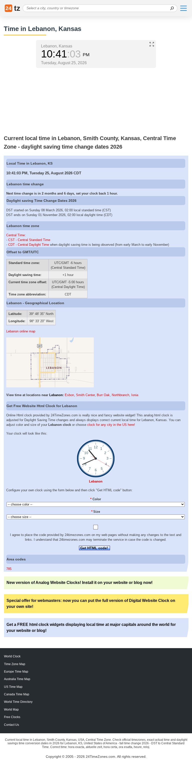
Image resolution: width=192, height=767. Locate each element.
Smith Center (85, 395)
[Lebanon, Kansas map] (50, 386)
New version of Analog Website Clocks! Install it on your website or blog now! (79, 582)
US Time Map (13, 687)
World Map (11, 709)
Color (95, 499)
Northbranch (120, 395)
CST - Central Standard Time (29, 240)
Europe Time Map (16, 671)
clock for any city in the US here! (111, 425)
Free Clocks (12, 717)
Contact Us (11, 725)
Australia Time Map (17, 679)
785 (9, 569)
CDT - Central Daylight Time (28, 245)
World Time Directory (18, 702)
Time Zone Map (14, 664)
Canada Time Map (16, 694)
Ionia (134, 395)
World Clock (12, 656)
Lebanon (56, 395)
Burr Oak (103, 395)
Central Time (15, 235)
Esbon (69, 395)
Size (95, 511)
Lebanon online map (20, 331)
